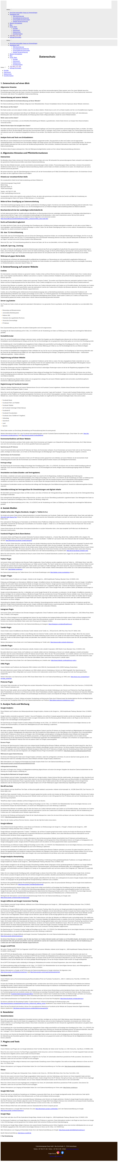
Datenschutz (59, 1156)
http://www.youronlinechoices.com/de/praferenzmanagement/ (30, 1008)
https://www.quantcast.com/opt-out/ (15, 817)
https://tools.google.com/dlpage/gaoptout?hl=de (77, 750)
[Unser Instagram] (58, 1153)
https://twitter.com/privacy (15, 569)
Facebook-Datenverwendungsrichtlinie (22, 993)
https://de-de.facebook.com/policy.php (77, 550)
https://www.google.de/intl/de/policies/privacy (77, 1066)
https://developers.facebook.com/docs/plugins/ (19, 540)
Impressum (52, 1156)
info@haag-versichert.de (72, 1149)
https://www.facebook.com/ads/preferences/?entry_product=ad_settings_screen (23, 1003)
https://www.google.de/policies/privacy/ (12, 936)
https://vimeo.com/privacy (70, 1087)
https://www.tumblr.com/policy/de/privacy (61, 642)
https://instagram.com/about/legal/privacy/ (60, 624)
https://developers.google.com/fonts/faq (46, 1108)
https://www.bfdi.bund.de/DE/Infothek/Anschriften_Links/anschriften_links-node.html (24, 218)
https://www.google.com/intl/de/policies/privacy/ (14, 972)
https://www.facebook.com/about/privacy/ (71, 998)
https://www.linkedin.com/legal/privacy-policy (63, 660)
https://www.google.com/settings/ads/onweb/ (30, 884)
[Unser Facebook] (62, 1153)
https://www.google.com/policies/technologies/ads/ (15, 897)
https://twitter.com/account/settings (60, 572)
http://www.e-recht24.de (24, 1133)
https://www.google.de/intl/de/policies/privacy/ (72, 1130)
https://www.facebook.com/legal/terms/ (32, 435)
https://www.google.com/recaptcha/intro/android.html (45, 972)
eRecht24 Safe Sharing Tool (9, 517)
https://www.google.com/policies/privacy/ (12, 1110)
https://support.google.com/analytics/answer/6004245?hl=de (18, 763)
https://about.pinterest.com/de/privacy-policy (61, 700)
